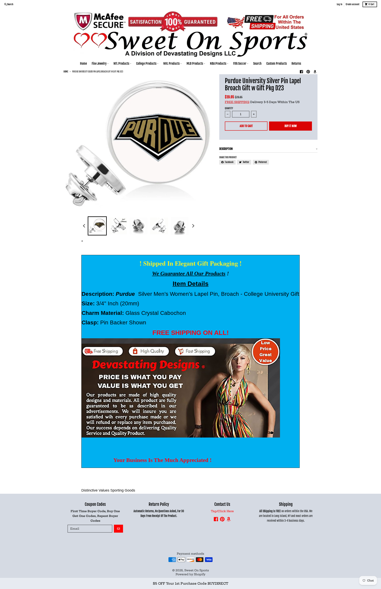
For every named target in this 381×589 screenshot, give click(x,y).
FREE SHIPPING (237, 102)
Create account (352, 4)
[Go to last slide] (84, 226)
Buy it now (291, 126)
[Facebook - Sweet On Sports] (301, 71)
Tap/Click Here (222, 511)
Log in (339, 4)
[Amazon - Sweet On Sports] (315, 71)
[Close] (255, 575)
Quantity (229, 108)
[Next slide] (193, 226)
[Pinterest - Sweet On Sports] (308, 71)
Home (66, 71)
